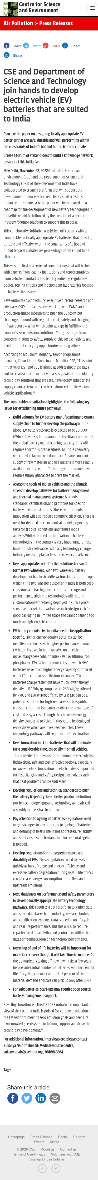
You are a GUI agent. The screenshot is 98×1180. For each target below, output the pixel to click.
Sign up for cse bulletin (46, 1159)
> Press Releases (53, 24)
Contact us (68, 1149)
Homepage (16, 1137)
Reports (79, 1137)
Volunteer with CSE (65, 1154)
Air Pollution (18, 24)
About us (47, 1149)
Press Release (41, 1137)
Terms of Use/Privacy (29, 1154)
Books (63, 1137)
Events (39, 1142)
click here (10, 257)
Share (17, 45)
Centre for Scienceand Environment (39, 7)
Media (54, 1142)
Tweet (36, 45)
